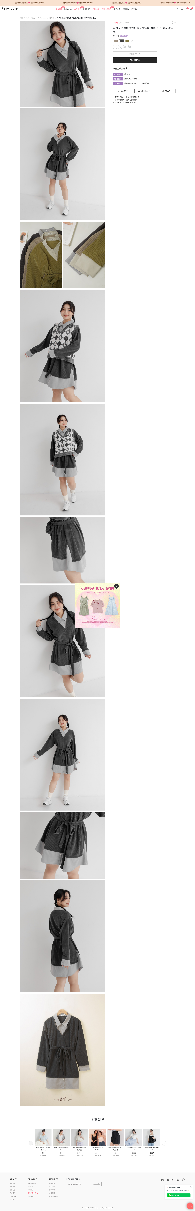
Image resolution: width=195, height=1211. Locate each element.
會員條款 (52, 1190)
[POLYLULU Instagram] (173, 1180)
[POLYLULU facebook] (168, 1180)
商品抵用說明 (53, 1196)
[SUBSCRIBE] (98, 1184)
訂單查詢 (52, 1187)
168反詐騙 (13, 1196)
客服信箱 (30, 1187)
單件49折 (124, 36)
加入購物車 (135, 60)
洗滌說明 (30, 1196)
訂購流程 (30, 1190)
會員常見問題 (32, 1183)
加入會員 (52, 1183)
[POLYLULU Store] (162, 1180)
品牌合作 (12, 1200)
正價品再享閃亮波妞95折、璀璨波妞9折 (138, 83)
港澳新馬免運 (32, 1193)
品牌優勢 (12, 1183)
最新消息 (12, 1190)
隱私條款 (12, 1187)
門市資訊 (12, 1193)
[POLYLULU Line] (178, 1180)
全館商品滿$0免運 (130, 79)
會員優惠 (52, 1193)
